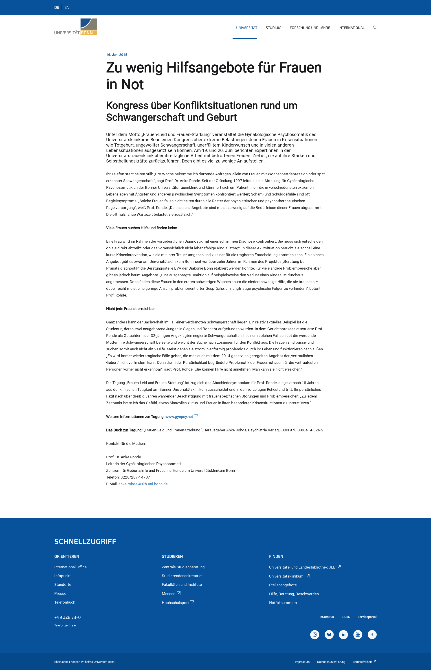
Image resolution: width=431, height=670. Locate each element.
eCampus (327, 617)
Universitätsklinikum (286, 576)
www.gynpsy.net (179, 416)
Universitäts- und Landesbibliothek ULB (302, 567)
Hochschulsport (175, 602)
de (56, 7)
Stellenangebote (283, 585)
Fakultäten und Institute (182, 584)
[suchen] (373, 30)
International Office (70, 567)
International (352, 27)
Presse (60, 593)
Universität (246, 27)
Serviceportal (367, 617)
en (67, 7)
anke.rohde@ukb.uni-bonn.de (143, 484)
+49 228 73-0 (67, 617)
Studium (273, 27)
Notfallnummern (283, 602)
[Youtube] (357, 635)
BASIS (345, 617)
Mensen (168, 593)
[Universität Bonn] (75, 26)
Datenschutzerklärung (331, 661)
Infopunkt (62, 575)
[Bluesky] (329, 635)
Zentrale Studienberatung (183, 567)
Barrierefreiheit (362, 661)
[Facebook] (372, 635)
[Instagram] (314, 635)
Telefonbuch (64, 602)
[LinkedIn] (343, 635)
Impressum (302, 661)
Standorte (62, 584)
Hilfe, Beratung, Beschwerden (294, 594)
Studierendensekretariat (182, 575)
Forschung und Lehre (310, 27)
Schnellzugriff (85, 541)
